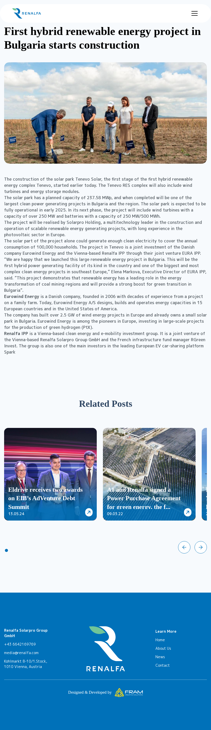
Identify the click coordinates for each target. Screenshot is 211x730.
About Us (163, 648)
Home (160, 639)
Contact (162, 665)
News (160, 656)
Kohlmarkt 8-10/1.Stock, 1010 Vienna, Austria (25, 664)
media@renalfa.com (21, 652)
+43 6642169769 (20, 644)
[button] (193, 13)
